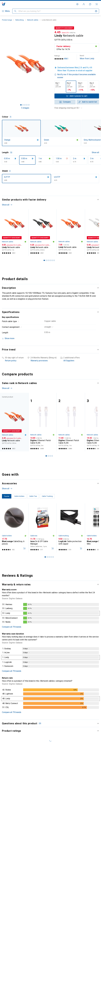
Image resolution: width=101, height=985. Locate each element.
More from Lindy (87, 57)
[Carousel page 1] (44, 260)
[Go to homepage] (3, 4)
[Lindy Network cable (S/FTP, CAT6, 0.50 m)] (42, 232)
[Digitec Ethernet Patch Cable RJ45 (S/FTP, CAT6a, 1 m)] (71, 422)
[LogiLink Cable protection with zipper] (71, 527)
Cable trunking (64, 536)
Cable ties (33, 536)
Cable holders (7, 536)
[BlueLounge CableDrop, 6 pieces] (14, 527)
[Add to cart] (24, 548)
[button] (76, 69)
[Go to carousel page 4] (50, 260)
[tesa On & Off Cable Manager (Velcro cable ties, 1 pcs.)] (42, 527)
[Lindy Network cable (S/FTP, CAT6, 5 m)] (71, 232)
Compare (67, 102)
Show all (95, 152)
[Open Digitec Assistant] (90, 4)
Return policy (10, 360)
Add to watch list (89, 102)
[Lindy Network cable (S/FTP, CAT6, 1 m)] (14, 232)
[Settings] (77, 4)
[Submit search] (15, 11)
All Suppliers (68, 360)
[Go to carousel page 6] (54, 260)
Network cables (32, 20)
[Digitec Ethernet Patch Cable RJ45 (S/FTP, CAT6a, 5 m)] (42, 422)
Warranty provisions (39, 360)
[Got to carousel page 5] (28, 104)
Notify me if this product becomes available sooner (76, 76)
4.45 (57, 32)
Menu (7, 11)
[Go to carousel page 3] (48, 260)
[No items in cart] (97, 4)
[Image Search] (96, 11)
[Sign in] (83, 4)
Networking (19, 20)
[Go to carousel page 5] (52, 260)
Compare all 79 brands (11, 627)
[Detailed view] (50, 613)
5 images (25, 108)
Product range (7, 20)
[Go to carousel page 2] (46, 260)
